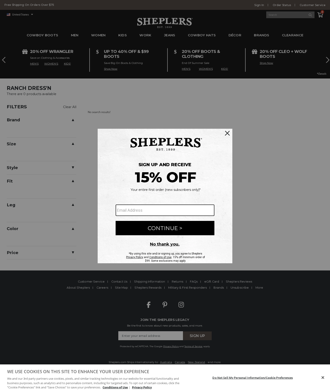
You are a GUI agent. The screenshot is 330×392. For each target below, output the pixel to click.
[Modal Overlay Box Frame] (165, 196)
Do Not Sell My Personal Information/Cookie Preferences (252, 378)
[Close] (323, 378)
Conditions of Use (115, 387)
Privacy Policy (142, 387)
